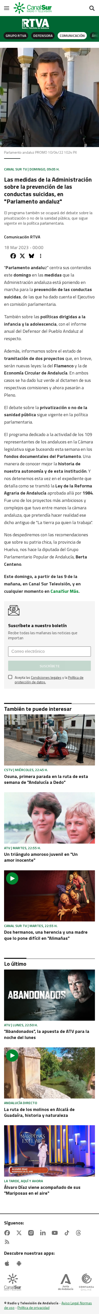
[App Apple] (8, 1263)
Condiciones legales (46, 677)
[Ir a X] (20, 1233)
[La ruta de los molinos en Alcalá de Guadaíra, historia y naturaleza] (49, 1073)
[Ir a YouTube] (56, 1233)
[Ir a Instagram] (32, 1233)
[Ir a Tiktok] (68, 1233)
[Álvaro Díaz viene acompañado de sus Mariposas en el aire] (49, 1150)
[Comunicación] (36, 24)
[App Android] (20, 1263)
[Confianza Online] (86, 1283)
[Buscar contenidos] (92, 8)
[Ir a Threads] (79, 1233)
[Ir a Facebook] (8, 1233)
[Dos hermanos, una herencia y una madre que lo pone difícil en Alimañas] (49, 895)
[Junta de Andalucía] (65, 1283)
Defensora (43, 35)
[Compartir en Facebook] (13, 256)
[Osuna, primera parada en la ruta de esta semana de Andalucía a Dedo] (49, 740)
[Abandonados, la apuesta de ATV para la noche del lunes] (49, 995)
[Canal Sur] (33, 8)
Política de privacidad (34, 1307)
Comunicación (72, 35)
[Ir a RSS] (8, 1242)
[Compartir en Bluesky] (31, 256)
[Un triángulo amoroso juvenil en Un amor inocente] (49, 817)
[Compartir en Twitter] (22, 256)
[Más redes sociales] (41, 256)
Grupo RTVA (16, 35)
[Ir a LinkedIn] (44, 1233)
